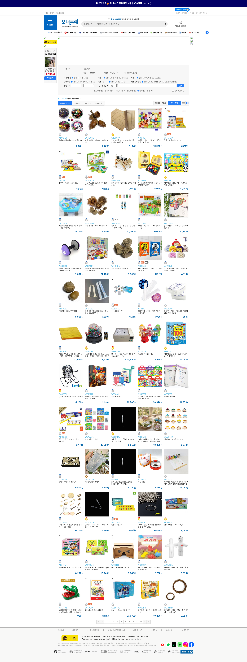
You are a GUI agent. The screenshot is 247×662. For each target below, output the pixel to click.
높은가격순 (98, 103)
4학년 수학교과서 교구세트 (68, 183)
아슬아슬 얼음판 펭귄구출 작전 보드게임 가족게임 (70, 227)
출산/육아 (86, 69)
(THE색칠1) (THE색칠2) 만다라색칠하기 (176, 227)
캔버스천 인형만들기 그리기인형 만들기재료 (176, 568)
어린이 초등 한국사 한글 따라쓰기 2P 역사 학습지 (175, 355)
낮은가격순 (87, 103)
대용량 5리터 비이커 (92, 482)
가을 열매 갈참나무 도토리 (68, 311)
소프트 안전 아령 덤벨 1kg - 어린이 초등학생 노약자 (71, 269)
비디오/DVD (130, 73)
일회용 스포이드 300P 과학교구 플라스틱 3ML (122, 440)
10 (141, 622)
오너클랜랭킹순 (65, 103)
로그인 (178, 13)
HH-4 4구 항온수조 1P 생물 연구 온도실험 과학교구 (123, 355)
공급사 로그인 (60, 13)
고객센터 (202, 13)
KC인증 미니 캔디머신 (145, 354)
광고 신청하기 (49, 13)
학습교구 (89, 73)
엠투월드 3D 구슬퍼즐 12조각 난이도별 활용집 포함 (150, 184)
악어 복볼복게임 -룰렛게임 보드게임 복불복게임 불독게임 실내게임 (70, 611)
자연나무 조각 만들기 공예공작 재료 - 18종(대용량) (70, 526)
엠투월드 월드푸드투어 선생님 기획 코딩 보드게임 (97, 269)
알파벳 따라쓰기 (169, 397)
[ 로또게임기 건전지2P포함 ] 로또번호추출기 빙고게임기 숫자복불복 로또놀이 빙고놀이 (97, 356)
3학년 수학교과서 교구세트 (173, 140)
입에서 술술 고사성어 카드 (94, 610)
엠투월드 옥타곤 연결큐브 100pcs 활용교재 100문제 (97, 568)
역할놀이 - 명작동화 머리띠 (173, 439)
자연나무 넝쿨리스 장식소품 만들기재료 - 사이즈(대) (176, 611)
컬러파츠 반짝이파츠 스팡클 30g (70, 140)
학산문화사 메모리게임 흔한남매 (70, 567)
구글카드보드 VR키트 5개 (120, 567)
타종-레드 (141, 482)
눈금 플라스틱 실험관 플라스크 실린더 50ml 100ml (96, 312)
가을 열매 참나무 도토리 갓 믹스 (96, 226)
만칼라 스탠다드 (117, 525)
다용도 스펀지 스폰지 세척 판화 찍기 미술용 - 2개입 (176, 312)
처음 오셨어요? (193, 13)
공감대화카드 (116, 397)
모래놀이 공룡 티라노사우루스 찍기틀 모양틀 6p (150, 568)
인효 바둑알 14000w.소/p (173, 525)
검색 (180, 86)
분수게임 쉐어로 (117, 311)
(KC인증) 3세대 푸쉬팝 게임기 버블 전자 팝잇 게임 (175, 269)
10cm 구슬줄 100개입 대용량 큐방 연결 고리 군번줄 (149, 526)
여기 (138, 91)
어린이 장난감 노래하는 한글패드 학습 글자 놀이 (175, 184)
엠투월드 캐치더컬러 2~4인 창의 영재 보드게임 (96, 398)
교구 (94, 69)
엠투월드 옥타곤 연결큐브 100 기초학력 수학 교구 (149, 141)
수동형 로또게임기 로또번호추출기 (71, 397)
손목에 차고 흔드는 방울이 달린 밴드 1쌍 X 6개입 (123, 227)
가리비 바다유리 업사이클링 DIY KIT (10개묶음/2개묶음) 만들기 (149, 440)
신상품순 (77, 103)
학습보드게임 (111, 73)
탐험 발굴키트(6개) (91, 439)
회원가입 (184, 13)
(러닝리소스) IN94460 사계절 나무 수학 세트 (97, 184)
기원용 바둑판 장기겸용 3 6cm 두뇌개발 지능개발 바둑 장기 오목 (70, 355)
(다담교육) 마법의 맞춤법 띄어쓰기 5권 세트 (150, 269)
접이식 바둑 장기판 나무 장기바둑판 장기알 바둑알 (123, 141)
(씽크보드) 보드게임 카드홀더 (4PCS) (69, 440)
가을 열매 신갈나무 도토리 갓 (121, 268)
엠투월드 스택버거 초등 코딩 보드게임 (149, 611)
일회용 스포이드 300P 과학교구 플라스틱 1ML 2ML (96, 526)
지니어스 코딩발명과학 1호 (120, 610)
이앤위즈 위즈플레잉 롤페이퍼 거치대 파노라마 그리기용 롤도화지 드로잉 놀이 (176, 484)
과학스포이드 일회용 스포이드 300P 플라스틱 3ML (121, 483)
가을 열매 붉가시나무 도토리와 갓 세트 (96, 141)
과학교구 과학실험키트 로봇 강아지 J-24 (123, 184)
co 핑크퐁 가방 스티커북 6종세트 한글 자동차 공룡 (149, 398)
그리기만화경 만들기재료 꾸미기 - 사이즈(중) (149, 312)
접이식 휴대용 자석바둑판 (67, 482)
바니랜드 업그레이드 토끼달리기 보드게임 (150, 227)
